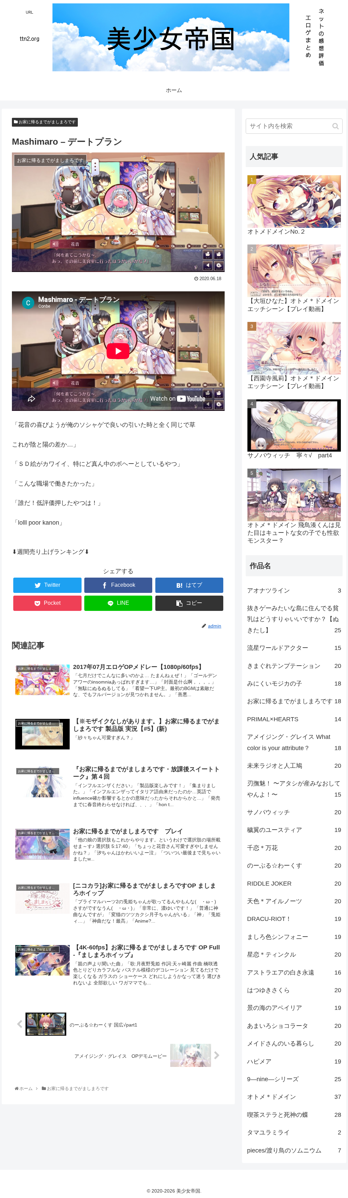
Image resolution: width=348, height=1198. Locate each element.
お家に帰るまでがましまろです (47, 122)
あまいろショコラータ (294, 1025)
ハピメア (294, 1061)
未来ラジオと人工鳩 (294, 765)
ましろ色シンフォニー (294, 936)
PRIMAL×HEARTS (294, 719)
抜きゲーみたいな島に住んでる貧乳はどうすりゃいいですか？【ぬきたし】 (294, 619)
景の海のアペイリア (294, 1007)
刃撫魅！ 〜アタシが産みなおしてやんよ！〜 (294, 789)
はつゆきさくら (294, 990)
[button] (336, 126)
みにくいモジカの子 (294, 683)
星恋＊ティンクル (294, 954)
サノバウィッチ (294, 812)
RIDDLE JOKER (294, 883)
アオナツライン (294, 590)
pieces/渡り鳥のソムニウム (294, 1150)
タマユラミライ (294, 1132)
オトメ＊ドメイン (294, 1096)
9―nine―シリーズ (294, 1079)
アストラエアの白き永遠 (294, 972)
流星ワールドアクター (294, 648)
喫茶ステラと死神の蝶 (294, 1114)
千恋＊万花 (294, 848)
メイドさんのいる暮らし (294, 1043)
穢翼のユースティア (294, 830)
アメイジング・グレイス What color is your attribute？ (294, 742)
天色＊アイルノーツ (294, 901)
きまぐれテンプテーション (294, 665)
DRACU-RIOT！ (294, 918)
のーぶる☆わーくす (294, 865)
